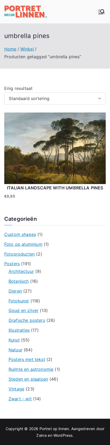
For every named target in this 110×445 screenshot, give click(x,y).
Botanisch (19, 281)
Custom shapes (20, 234)
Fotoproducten (19, 254)
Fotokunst (19, 300)
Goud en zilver (23, 310)
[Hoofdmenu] (101, 11)
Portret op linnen (54, 428)
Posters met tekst (27, 359)
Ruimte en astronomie (31, 369)
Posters (12, 263)
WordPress (62, 435)
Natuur (15, 349)
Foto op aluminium (23, 244)
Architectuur (21, 271)
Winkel (27, 49)
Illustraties (19, 330)
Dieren (15, 291)
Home (10, 49)
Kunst (14, 340)
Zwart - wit (20, 398)
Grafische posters (27, 320)
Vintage (16, 389)
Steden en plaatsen (28, 379)
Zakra (41, 435)
